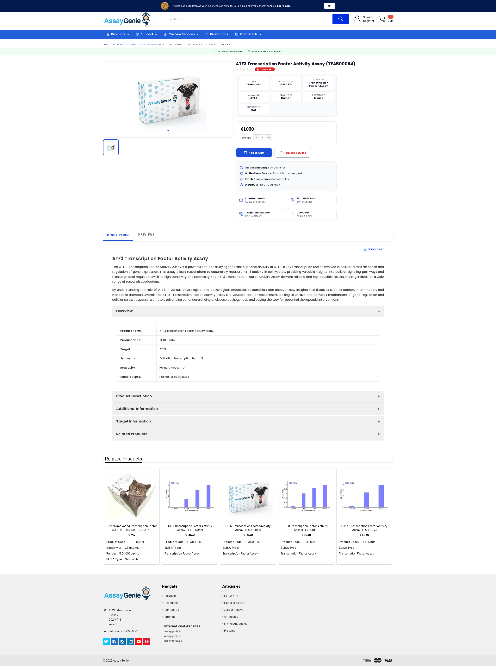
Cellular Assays (233, 609)
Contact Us (171, 609)
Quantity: (246, 138)
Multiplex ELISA (234, 602)
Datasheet (266, 69)
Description (118, 235)
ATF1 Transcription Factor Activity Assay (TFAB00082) (190, 527)
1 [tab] (168, 131)
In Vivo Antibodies (235, 623)
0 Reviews (146, 234)
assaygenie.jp (172, 635)
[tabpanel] (168, 98)
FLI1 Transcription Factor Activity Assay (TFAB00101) (306, 527)
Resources (171, 602)
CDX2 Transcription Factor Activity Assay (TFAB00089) (248, 527)
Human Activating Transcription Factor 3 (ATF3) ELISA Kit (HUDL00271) (132, 527)
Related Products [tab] (123, 458)
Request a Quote (295, 152)
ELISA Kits (231, 595)
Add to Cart (256, 152)
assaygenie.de (173, 640)
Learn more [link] (283, 5)
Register (368, 20)
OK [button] (329, 5)
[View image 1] (111, 147)
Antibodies (231, 616)
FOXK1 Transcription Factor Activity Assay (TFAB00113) (364, 527)
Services (170, 595)
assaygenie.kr (172, 631)
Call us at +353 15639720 (123, 631)
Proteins (229, 630)
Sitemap (170, 616)
